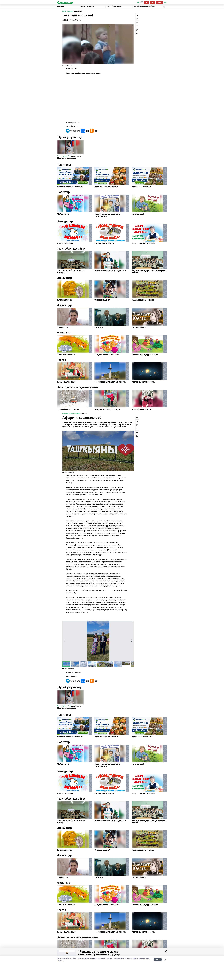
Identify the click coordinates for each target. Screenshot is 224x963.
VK (146, 2)
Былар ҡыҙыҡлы (67, 11)
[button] (132, 641)
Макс (159, 2)
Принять (157, 959)
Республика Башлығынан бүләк (144, 6)
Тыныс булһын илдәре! (114, 6)
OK (152, 2)
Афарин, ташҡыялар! (87, 6)
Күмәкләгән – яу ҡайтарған (71, 413)
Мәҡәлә (60, 6)
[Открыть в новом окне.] (73, 131)
